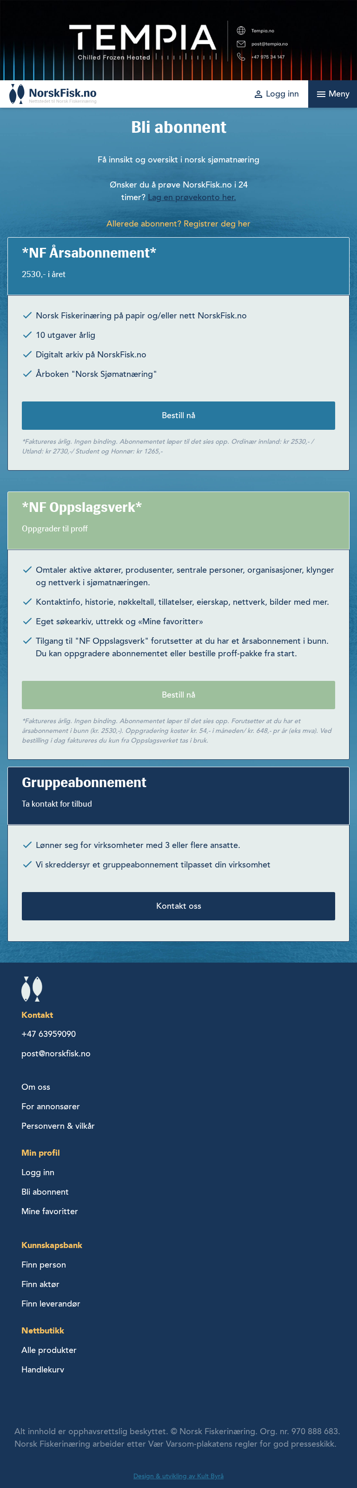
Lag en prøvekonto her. (192, 197)
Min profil (40, 1153)
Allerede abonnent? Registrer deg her (178, 224)
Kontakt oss (178, 906)
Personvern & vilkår (58, 1126)
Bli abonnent (45, 1192)
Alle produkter (49, 1350)
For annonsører (50, 1106)
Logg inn (37, 1172)
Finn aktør (40, 1284)
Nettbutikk (42, 1330)
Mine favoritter (49, 1211)
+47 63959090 (48, 1034)
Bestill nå (178, 415)
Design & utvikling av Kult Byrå (178, 1476)
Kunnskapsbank (51, 1245)
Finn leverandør (50, 1304)
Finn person (43, 1265)
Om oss (35, 1087)
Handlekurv (42, 1370)
